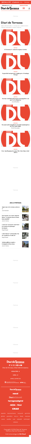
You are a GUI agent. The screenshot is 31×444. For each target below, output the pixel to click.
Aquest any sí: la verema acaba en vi (10, 207)
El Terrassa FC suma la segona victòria (15, 49)
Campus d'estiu (24, 25)
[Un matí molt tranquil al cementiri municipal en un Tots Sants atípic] (15, 113)
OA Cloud (22, 434)
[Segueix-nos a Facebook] (9, 365)
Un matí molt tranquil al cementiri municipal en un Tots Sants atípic (15, 125)
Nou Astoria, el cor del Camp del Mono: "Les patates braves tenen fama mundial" (10, 217)
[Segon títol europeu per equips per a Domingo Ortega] (15, 61)
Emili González (15, 128)
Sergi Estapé (5, 230)
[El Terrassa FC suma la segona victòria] (15, 37)
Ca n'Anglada (16, 25)
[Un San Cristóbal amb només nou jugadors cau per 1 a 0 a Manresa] (15, 86)
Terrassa (15, 123)
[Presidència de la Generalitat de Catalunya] (12, 382)
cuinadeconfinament (6, 27)
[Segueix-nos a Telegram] (17, 365)
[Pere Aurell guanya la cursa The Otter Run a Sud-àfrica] (15, 139)
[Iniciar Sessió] (29, 8)
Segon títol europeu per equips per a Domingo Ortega (15, 74)
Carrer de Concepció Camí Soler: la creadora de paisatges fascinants (10, 226)
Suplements (16, 2)
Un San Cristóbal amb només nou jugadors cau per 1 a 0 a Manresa (15, 99)
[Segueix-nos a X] (11, 365)
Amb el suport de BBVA (6, 25)
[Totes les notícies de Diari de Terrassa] (10, 8)
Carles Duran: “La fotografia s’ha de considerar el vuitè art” (10, 234)
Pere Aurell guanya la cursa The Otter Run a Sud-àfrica (16, 151)
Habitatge (26, 2)
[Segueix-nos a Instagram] (13, 365)
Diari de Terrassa (17, 27)
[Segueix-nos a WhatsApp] (15, 365)
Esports (15, 71)
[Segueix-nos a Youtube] (21, 365)
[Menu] (24, 8)
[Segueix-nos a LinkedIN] (19, 365)
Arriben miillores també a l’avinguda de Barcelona (8, 243)
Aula (21, 2)
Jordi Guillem (15, 101)
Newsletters (24, 5)
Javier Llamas (5, 221)
